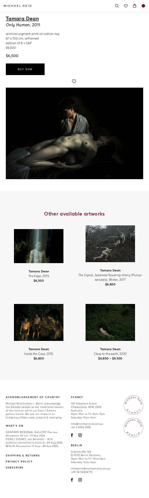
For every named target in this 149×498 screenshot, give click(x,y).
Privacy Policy (19, 461)
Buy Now (25, 69)
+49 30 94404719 (82, 472)
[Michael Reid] (57, 6)
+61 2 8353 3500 (81, 427)
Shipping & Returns (23, 455)
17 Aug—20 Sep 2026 (32, 446)
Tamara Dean (22, 18)
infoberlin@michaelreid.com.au (91, 468)
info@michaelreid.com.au (87, 423)
